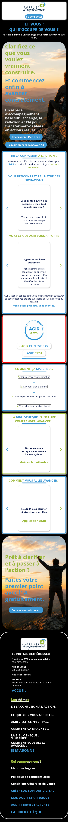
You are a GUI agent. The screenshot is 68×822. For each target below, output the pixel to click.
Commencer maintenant (26, 610)
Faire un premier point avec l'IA (26, 144)
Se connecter (34, 16)
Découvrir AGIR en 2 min (26, 136)
